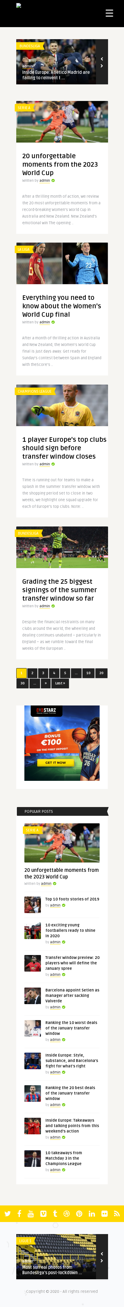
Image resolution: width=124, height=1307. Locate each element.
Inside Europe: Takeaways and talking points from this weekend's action (72, 1126)
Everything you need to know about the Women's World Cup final (61, 306)
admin (27, 66)
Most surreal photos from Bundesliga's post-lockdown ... (52, 1270)
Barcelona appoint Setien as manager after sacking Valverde (72, 996)
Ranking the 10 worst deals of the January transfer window (71, 1028)
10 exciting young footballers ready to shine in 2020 (70, 930)
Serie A (24, 107)
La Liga (23, 249)
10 (88, 673)
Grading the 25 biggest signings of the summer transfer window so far (59, 590)
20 (101, 673)
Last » (60, 683)
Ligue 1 (25, 1241)
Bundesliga (29, 46)
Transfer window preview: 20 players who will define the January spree (72, 963)
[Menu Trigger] (109, 13)
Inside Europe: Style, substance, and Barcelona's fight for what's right (71, 1061)
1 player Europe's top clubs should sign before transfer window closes (64, 448)
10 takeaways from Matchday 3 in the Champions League (63, 1158)
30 (22, 683)
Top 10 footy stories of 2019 (72, 899)
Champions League (34, 391)
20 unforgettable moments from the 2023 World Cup (60, 164)
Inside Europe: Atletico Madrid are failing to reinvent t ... (56, 75)
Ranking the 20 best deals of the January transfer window (70, 1093)
